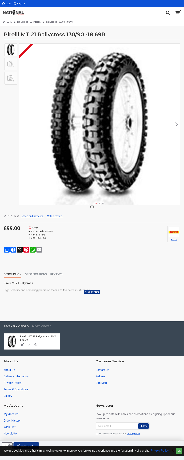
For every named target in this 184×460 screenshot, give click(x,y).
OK (179, 450)
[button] (22, 124)
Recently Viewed (16, 326)
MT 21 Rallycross (19, 21)
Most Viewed (41, 326)
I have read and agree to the (119, 434)
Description (12, 274)
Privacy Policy (160, 450)
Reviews (56, 274)
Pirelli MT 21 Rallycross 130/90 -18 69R (39, 336)
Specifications (36, 274)
